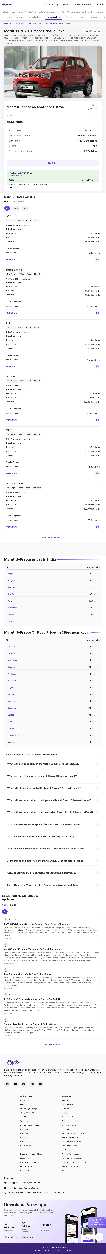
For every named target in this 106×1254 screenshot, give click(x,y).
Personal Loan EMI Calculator (73, 1133)
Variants (68, 17)
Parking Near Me (68, 1117)
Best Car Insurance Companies (74, 1162)
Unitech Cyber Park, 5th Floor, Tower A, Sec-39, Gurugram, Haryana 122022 (37, 1192)
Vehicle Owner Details (70, 1137)
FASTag (64, 1113)
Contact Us (24, 1100)
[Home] (7, 4)
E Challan (65, 1109)
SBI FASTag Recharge (28, 1109)
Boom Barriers (25, 1146)
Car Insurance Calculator (71, 1142)
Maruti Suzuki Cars (28, 23)
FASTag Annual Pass (27, 1129)
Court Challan (25, 1170)
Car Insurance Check (70, 1146)
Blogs (22, 1104)
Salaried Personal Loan (71, 1166)
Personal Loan (67, 1129)
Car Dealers (24, 1142)
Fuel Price (65, 1121)
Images (81, 17)
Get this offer (12, 188)
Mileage (20, 17)
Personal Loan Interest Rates (31, 1154)
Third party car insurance (71, 1150)
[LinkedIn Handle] (32, 1084)
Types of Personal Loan (71, 1154)
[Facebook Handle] (15, 1084)
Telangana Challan (27, 1113)
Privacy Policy (57, 1250)
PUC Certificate (26, 1166)
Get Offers (53, 163)
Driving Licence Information (30, 1125)
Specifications (35, 17)
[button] (97, 259)
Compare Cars (26, 1137)
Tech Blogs (24, 1117)
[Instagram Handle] (7, 1084)
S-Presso (7, 17)
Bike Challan (66, 1170)
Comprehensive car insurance (31, 1150)
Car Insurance (67, 1104)
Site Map (68, 1250)
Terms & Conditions (41, 1250)
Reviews (93, 17)
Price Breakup (53, 17)
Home (5, 23)
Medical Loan (25, 1158)
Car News (24, 1133)
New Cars (14, 23)
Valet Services (25, 1121)
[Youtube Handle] (40, 1084)
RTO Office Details (69, 1125)
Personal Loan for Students (72, 1158)
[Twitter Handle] (24, 1084)
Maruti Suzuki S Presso (48, 23)
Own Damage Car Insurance (31, 1162)
